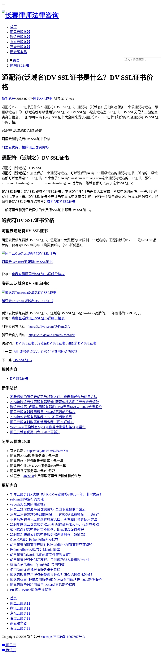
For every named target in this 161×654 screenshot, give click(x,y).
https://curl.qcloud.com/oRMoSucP (52, 335)
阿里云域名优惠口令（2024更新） (35, 432)
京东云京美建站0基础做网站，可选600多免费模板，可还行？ (55, 514)
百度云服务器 (20, 47)
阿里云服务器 (20, 32)
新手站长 (8, 99)
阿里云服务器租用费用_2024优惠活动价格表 (42, 412)
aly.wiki (28, 476)
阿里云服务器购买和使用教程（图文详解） (42, 422)
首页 (13, 27)
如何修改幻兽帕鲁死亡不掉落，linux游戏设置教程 (47, 529)
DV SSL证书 (25, 343)
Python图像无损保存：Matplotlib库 (35, 549)
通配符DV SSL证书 (82, 343)
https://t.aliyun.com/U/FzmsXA (49, 326)
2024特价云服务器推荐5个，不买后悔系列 (41, 417)
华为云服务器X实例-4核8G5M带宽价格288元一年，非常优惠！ (56, 494)
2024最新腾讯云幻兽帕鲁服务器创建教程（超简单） (48, 534)
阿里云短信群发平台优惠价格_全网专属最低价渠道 (48, 509)
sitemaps (46, 637)
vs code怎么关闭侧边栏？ (28, 504)
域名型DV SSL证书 (61, 201)
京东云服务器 (20, 42)
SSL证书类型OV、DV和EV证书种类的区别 (45, 351)
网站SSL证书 (19, 65)
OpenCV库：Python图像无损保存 (34, 539)
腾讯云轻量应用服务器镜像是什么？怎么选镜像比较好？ (52, 575)
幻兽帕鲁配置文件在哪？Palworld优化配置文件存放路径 (51, 544)
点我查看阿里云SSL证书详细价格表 (38, 274)
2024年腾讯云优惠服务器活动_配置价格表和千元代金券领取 (54, 402)
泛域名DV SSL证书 (51, 343)
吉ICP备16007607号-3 (69, 637)
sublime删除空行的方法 (27, 499)
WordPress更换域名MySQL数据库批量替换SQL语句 (48, 427)
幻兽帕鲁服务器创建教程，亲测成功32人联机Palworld (49, 559)
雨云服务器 (18, 52)
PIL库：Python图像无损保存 (30, 590)
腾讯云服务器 (20, 37)
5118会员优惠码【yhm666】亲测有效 (37, 564)
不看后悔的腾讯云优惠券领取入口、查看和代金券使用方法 (53, 397)
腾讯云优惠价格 (37, 147)
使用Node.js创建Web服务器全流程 (35, 569)
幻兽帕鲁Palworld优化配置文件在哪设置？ (41, 554)
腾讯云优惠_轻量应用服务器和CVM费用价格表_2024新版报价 (56, 407)
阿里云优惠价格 (13, 147)
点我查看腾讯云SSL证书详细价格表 (38, 318)
